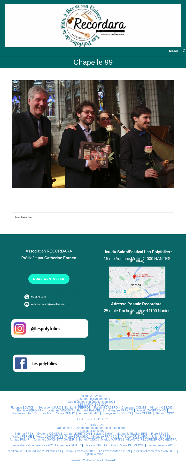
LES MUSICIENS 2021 (93, 404)
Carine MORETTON (77, 433)
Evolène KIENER (48, 433)
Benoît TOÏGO (88, 439)
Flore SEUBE (143, 413)
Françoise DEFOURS (117, 413)
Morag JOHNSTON (48, 436)
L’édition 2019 (16, 451)
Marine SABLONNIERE (131, 433)
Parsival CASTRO (106, 407)
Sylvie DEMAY (65, 413)
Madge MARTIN (111, 439)
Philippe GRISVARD (134, 436)
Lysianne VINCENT (60, 410)
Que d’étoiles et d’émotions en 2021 (91, 401)
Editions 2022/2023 (91, 396)
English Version (93, 454)
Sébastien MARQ (49, 407)
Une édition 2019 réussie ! (43, 451)
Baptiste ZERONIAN (30, 410)
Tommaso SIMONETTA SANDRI (54, 439)
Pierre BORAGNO (76, 436)
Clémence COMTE (134, 407)
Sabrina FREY (24, 433)
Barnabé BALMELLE (90, 410)
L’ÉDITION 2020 (93, 425)
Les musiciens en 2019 (80, 451)
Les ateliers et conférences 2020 (33, 445)
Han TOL (46, 413)
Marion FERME (22, 436)
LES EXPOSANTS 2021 (93, 419)
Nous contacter (49, 279)
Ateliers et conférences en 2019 (154, 451)
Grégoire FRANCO (120, 410)
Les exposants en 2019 (114, 451)
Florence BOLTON (22, 407)
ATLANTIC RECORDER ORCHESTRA (151, 439)
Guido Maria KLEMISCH (127, 445)
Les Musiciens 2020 (93, 431)
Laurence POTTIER (68, 445)
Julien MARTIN (161, 436)
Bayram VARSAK (96, 445)
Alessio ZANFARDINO (151, 410)
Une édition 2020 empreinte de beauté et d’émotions (91, 428)
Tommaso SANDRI (24, 413)
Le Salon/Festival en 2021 (93, 399)
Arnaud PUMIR (89, 413)
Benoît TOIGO (165, 413)
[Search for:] (182, 51)
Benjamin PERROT (77, 407)
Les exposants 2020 (161, 445)
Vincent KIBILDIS (161, 407)
